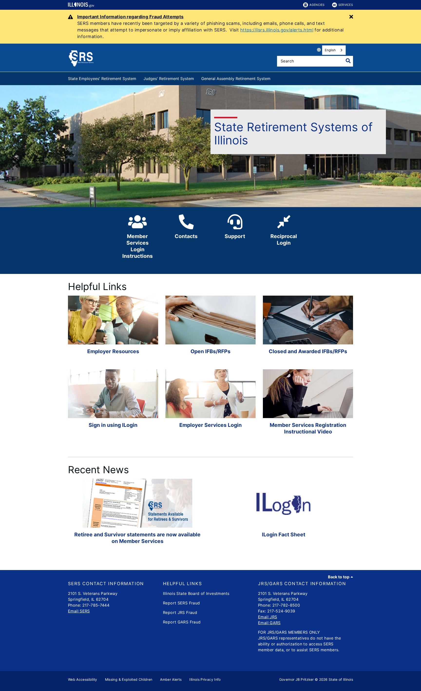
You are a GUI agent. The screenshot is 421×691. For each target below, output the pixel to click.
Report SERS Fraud (181, 603)
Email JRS (267, 616)
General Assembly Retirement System (235, 78)
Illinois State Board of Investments (196, 593)
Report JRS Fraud (180, 612)
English (330, 50)
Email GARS (269, 622)
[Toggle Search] (348, 60)
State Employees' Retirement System (102, 78)
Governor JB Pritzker (296, 679)
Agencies (317, 5)
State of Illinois (341, 679)
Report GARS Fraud (182, 622)
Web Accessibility (82, 679)
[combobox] (334, 50)
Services (345, 5)
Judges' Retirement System (169, 78)
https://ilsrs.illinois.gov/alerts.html (276, 29)
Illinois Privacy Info (204, 679)
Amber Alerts (171, 679)
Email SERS (79, 611)
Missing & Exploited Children (129, 679)
